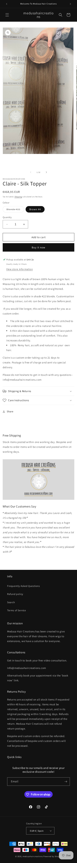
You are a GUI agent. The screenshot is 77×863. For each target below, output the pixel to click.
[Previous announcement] (7, 4)
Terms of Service (16, 610)
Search (11, 602)
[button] (7, 15)
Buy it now (38, 247)
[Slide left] (31, 172)
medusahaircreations (33, 856)
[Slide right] (46, 172)
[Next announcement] (70, 4)
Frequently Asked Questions (23, 586)
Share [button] (10, 411)
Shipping (18, 197)
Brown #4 (35, 209)
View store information (19, 269)
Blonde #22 (15, 210)
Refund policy (15, 594)
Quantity (7, 217)
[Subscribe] (66, 781)
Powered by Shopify (52, 856)
